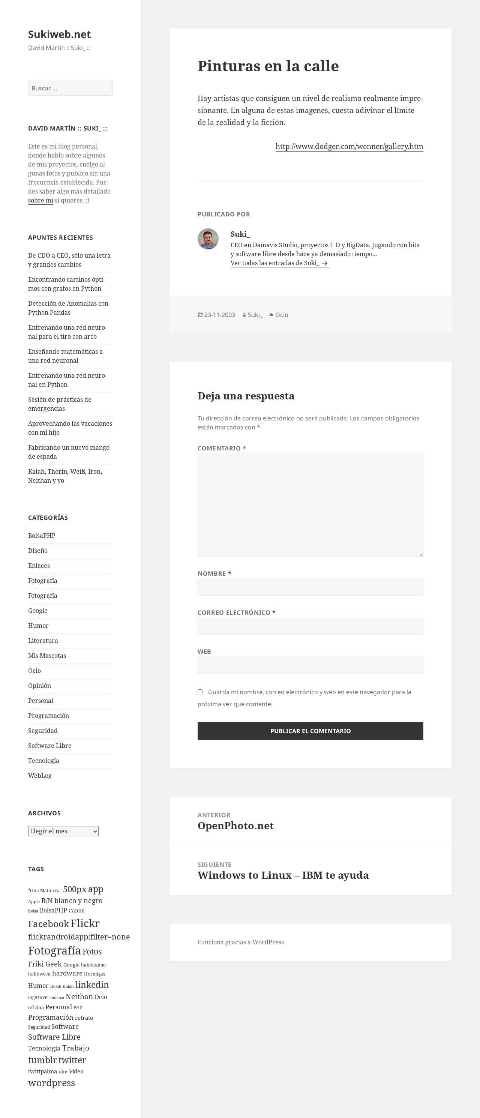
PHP (78, 1007)
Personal (40, 700)
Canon (77, 910)
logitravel (38, 997)
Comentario (222, 448)
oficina (36, 1007)
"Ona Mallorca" (45, 890)
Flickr (85, 923)
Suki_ (255, 315)
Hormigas (94, 974)
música (57, 997)
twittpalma (42, 1071)
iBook (55, 986)
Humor (38, 625)
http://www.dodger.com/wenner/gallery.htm (349, 146)
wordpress (51, 1082)
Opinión (39, 685)
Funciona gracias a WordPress (241, 942)
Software (65, 1026)
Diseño (38, 550)
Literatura (43, 640)
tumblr (42, 1060)
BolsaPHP (42, 535)
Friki (36, 963)
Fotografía (42, 595)
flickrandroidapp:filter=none (79, 936)
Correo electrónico (237, 612)
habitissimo (93, 965)
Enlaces (39, 565)
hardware (67, 973)
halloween (39, 974)
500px (75, 889)
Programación (48, 715)
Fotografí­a (42, 580)
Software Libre (50, 745)
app (96, 889)
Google (38, 610)
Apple (34, 901)
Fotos (92, 951)
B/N (47, 900)
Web (205, 651)
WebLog (40, 775)
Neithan (79, 996)
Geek (53, 963)
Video (76, 1071)
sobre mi (40, 200)
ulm (63, 1071)
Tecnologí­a (43, 760)
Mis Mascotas (47, 655)
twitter (72, 1060)
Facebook (48, 924)
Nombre (214, 573)
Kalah (68, 986)
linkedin (92, 984)
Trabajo (75, 1048)
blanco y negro (78, 900)
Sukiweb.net (59, 34)
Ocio (34, 670)
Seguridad (43, 730)
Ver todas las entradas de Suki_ (276, 263)
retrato (84, 1017)
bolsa (33, 911)
